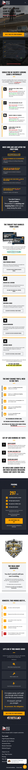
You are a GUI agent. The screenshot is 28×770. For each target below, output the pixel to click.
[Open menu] (25, 2)
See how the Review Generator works (13, 333)
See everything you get (14, 521)
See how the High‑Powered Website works (14, 270)
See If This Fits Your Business (13, 34)
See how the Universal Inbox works (13, 310)
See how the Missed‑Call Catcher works (14, 290)
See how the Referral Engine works (13, 353)
